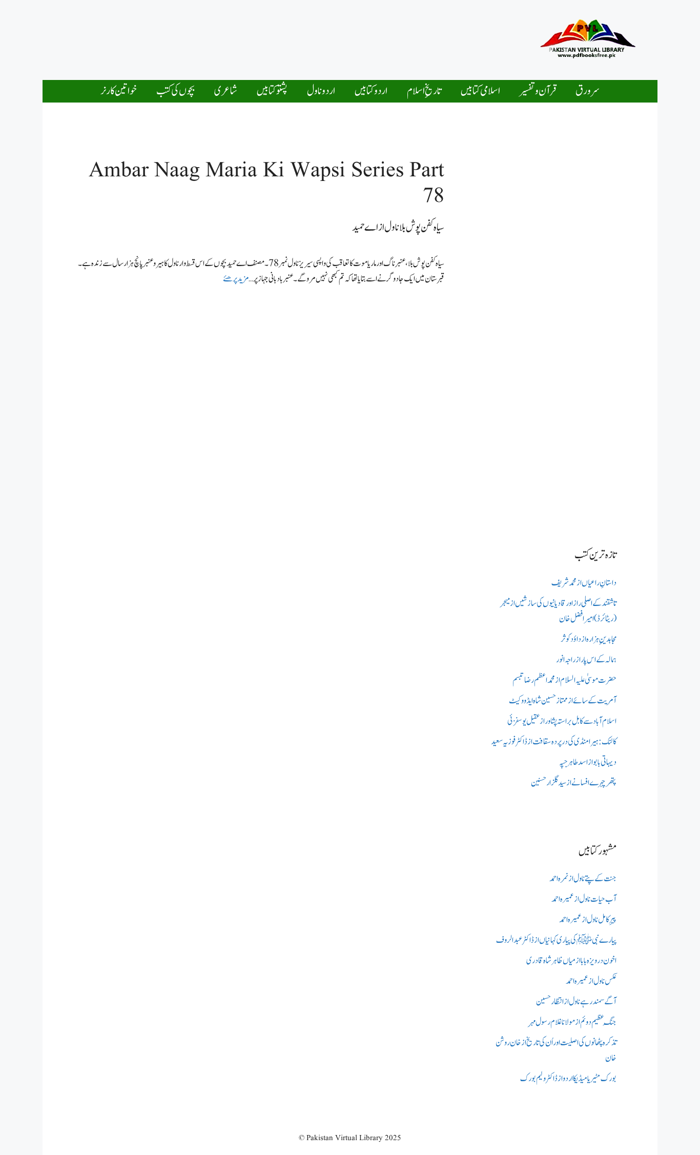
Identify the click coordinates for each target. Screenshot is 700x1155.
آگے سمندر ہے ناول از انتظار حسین (576, 1002)
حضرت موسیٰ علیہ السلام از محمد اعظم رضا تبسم (564, 680)
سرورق (587, 91)
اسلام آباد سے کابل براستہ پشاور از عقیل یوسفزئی (561, 721)
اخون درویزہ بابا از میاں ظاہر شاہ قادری (571, 961)
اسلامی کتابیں (480, 91)
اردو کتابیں (371, 91)
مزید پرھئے (236, 279)
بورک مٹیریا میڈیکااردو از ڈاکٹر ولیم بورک (568, 1078)
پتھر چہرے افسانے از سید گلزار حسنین (573, 783)
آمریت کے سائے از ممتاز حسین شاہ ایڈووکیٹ (562, 701)
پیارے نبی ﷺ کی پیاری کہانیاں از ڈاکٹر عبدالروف (556, 940)
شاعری (225, 91)
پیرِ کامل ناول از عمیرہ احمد (587, 920)
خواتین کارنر (118, 91)
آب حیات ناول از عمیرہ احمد (583, 899)
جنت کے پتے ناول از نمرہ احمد (582, 879)
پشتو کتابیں (272, 91)
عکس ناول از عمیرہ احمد (591, 981)
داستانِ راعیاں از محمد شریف (583, 583)
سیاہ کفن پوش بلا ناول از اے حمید (398, 227)
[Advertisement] (321, 37)
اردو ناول (321, 91)
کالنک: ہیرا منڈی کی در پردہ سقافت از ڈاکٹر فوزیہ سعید (553, 742)
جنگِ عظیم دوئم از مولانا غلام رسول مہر (572, 1022)
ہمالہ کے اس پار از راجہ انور (586, 660)
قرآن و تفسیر (538, 91)
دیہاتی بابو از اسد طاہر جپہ (587, 762)
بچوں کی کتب (175, 91)
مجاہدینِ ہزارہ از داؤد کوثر (588, 639)
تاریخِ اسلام (424, 91)
